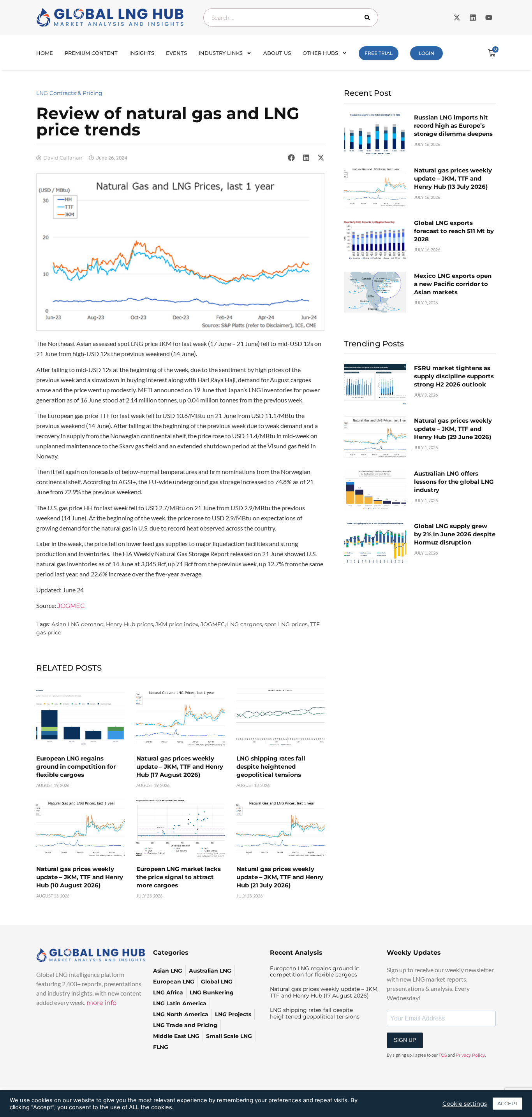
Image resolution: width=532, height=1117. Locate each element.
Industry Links (221, 53)
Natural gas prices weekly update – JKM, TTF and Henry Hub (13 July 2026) (453, 178)
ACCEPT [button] (507, 1103)
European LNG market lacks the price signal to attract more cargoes (178, 877)
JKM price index (176, 624)
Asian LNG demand (77, 624)
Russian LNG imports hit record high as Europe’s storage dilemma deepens (453, 125)
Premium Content (91, 53)
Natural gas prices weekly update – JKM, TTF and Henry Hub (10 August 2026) (79, 877)
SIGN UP (405, 1040)
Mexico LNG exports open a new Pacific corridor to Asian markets (452, 284)
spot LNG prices (286, 624)
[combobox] (290, 17)
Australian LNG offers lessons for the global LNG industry (454, 482)
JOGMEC (71, 605)
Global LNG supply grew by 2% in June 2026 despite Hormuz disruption (454, 534)
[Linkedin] (473, 18)
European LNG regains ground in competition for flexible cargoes (76, 766)
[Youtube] (489, 18)
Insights (141, 53)
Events (176, 53)
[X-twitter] (457, 18)
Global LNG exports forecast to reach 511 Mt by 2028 (454, 231)
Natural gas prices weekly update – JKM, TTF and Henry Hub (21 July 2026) (279, 877)
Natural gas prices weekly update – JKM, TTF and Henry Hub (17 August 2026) (179, 766)
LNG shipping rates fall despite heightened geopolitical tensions (270, 766)
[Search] (369, 17)
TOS (443, 1055)
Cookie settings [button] (464, 1103)
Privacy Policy (470, 1055)
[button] (291, 157)
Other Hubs (320, 53)
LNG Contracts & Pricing (69, 93)
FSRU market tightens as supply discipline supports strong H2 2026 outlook (454, 376)
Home (44, 53)
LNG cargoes (244, 624)
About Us (277, 53)
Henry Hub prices (129, 624)
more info (101, 1002)
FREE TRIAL (379, 53)
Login (426, 53)
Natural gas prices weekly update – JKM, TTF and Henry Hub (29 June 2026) (453, 429)
